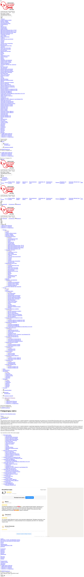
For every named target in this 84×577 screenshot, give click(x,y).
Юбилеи (7, 449)
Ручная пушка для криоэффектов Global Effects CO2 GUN (17, 461)
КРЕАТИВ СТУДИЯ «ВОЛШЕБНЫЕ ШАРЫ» (10, 539)
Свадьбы (7, 446)
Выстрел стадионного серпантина (12, 454)
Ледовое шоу (8, 464)
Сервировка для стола (12, 252)
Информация (3, 554)
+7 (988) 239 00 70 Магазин (6, 133)
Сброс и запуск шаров (10, 442)
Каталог (7, 232)
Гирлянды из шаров (9, 443)
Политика (2, 557)
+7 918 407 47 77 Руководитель (6, 136)
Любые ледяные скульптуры (11, 463)
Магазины (2, 556)
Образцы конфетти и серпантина (12, 453)
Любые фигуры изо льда (13, 330)
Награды (2, 553)
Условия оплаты (3, 561)
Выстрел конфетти (9, 456)
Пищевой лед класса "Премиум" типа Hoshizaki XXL (16, 467)
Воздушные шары (11, 293)
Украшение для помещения (13, 282)
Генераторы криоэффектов (13, 324)
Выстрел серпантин (9, 451)
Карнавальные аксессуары (13, 265)
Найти (2, 575)
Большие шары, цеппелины (11, 440)
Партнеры (2, 552)
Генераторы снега (11, 348)
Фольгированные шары (13, 238)
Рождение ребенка (9, 447)
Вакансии (2, 549)
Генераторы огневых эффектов (14, 357)
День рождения (8, 436)
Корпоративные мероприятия (11, 437)
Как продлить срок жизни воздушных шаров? (10, 541)
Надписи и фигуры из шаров (11, 438)
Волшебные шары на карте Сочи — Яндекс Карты (42, 536)
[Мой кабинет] (1, 203)
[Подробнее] (0, 419)
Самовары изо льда (9, 466)
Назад (8, 230)
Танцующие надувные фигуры (14, 338)
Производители (3, 544)
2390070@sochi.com (5, 149)
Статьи (1, 538)
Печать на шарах (11, 353)
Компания (7, 381)
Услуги (6, 289)
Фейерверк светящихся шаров (11, 448)
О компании (3, 548)
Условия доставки (4, 562)
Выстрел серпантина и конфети (14, 311)
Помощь (2, 558)
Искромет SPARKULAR (13, 366)
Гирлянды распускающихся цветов (12, 471)
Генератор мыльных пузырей (14, 344)
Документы (2, 563)
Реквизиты (2, 564)
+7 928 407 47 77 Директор (6, 135)
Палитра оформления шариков (11, 439)
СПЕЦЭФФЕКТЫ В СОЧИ (6, 545)
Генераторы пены (11, 362)
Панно (6, 444)
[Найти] (1, 17)
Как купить (7, 373)
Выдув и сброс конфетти (10, 452)
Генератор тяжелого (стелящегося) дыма (16, 319)
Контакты (2, 551)
